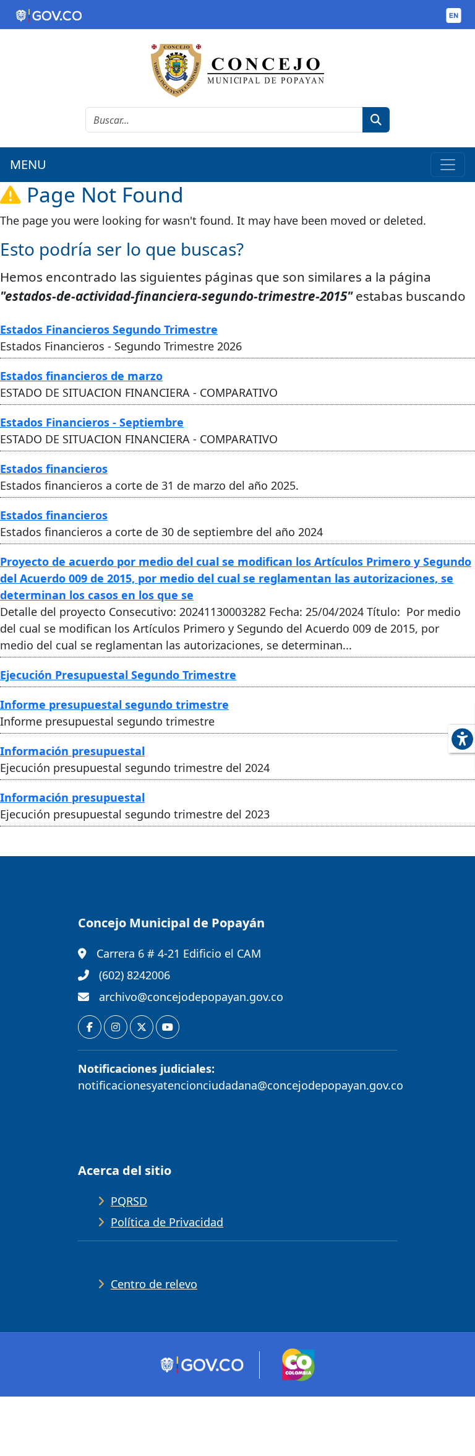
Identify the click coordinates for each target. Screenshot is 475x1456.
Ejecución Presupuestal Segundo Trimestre (118, 674)
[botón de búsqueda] (376, 119)
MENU (28, 164)
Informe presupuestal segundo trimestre (114, 704)
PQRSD (129, 1201)
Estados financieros (54, 468)
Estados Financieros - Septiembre (92, 422)
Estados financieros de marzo (81, 375)
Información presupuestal (72, 750)
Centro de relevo (154, 1283)
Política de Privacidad (167, 1222)
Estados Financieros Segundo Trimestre (109, 329)
